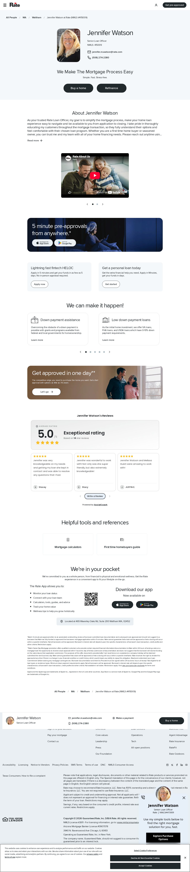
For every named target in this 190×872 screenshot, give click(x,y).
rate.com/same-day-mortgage (133, 666)
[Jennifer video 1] (95, 175)
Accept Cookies (145, 866)
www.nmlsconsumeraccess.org (132, 822)
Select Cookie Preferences (145, 850)
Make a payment (125, 718)
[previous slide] (87, 204)
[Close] (185, 857)
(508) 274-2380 (80, 723)
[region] (95, 858)
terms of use (10, 857)
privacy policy (93, 854)
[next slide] (103, 204)
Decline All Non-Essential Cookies (145, 858)
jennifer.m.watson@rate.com (87, 718)
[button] (4, 5)
